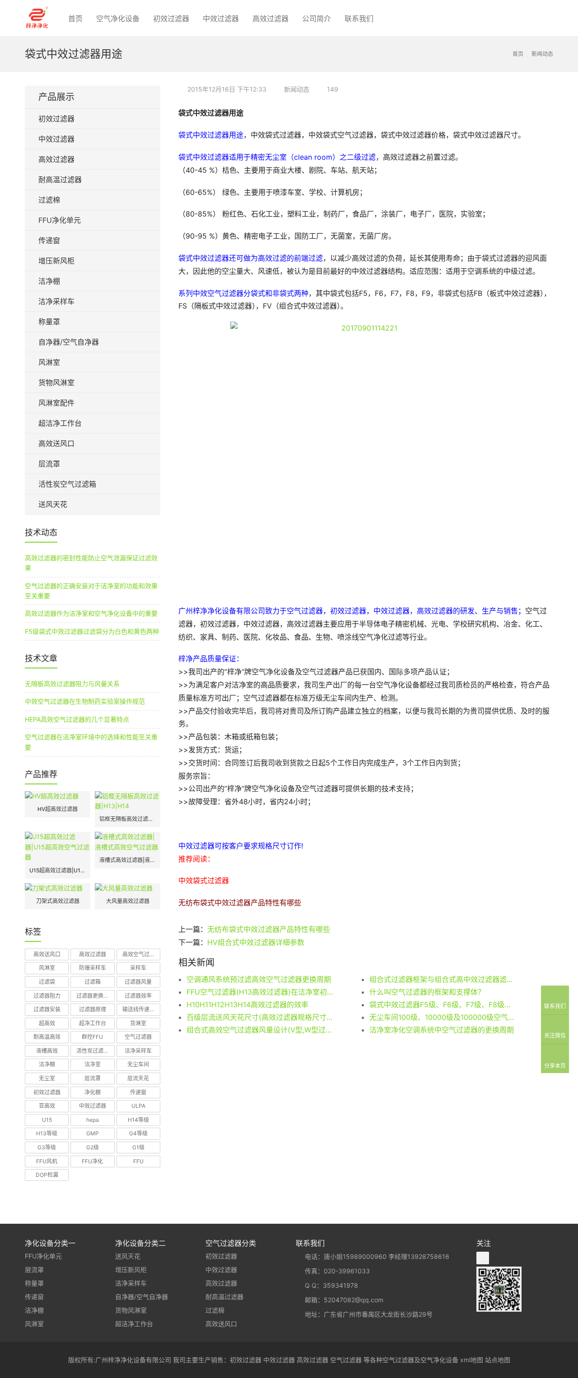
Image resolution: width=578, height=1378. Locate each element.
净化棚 (92, 1092)
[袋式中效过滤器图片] (365, 456)
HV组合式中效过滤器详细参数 (255, 942)
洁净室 (92, 1064)
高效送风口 (56, 443)
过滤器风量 (138, 981)
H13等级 (46, 1133)
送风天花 (52, 504)
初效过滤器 (171, 18)
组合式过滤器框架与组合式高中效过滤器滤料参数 (442, 979)
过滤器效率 (138, 995)
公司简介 (316, 18)
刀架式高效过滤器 (57, 901)
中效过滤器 (221, 18)
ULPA (138, 1105)
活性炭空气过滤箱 (67, 484)
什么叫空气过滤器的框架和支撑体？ (427, 991)
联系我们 (359, 18)
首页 (75, 18)
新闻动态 (296, 89)
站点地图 (497, 1360)
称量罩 (49, 321)
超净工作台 (92, 1023)
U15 (47, 1119)
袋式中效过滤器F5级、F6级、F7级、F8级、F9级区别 (442, 1004)
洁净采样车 (56, 301)
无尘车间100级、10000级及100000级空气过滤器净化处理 (442, 1017)
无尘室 (47, 1078)
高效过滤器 (270, 18)
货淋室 (138, 1023)
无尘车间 (138, 1064)
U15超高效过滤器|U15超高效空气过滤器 (57, 870)
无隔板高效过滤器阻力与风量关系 (72, 683)
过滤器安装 (47, 1009)
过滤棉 (49, 199)
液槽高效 (47, 1050)
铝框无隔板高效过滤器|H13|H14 (127, 819)
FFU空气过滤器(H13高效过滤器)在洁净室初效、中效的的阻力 (259, 991)
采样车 (138, 967)
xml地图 (471, 1360)
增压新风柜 (56, 260)
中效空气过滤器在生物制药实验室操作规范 (85, 701)
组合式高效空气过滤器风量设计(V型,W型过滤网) (259, 1029)
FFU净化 (92, 1161)
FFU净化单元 (59, 220)
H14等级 (138, 1119)
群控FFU (92, 1036)
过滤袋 (47, 981)
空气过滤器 (138, 1036)
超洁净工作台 (60, 423)
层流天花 (138, 1078)
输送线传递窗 (138, 1009)
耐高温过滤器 (60, 179)
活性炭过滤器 (92, 1050)
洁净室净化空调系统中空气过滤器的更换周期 (441, 1029)
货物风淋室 (56, 382)
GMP (92, 1133)
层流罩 (49, 463)
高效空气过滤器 (141, 954)
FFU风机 (46, 1161)
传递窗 (49, 240)
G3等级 (46, 1147)
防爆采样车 (92, 967)
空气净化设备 (118, 18)
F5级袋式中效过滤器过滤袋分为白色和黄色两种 (92, 631)
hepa (92, 1119)
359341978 (340, 1285)
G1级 (138, 1147)
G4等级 (138, 1133)
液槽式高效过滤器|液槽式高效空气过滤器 (127, 860)
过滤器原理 (92, 1009)
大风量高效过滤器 (127, 901)
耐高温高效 (47, 1036)
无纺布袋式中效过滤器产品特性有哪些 (268, 929)
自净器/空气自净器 (68, 341)
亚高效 (47, 1105)
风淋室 (49, 362)
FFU (138, 1161)
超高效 (47, 1023)
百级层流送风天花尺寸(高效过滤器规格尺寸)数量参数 (259, 1017)
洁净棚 (49, 281)
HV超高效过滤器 (57, 809)
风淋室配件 (56, 402)
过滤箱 (92, 981)
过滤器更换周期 (95, 995)
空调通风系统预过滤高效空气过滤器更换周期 (258, 979)
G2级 (92, 1147)
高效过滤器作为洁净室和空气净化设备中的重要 (91, 613)
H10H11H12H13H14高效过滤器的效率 (247, 1004)
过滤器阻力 (47, 995)
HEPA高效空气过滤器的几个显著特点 (77, 719)
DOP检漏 (47, 1174)
